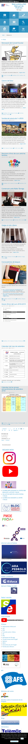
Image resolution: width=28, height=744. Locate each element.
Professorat (20, 341)
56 (9, 430)
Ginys (4, 39)
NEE (2, 300)
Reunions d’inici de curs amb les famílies (13, 154)
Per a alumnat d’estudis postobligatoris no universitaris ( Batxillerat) (13, 290)
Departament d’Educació (9, 626)
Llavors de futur (7, 81)
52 (2, 430)
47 (14, 428)
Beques (23, 298)
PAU (3, 635)
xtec (3, 628)
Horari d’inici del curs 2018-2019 (14, 304)
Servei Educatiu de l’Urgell (9, 645)
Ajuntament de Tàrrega (8, 637)
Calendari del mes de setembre (13, 346)
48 (16, 428)
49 (18, 428)
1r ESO (16, 148)
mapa (2, 440)
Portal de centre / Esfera (9, 632)
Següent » (15, 430)
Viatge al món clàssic (9, 225)
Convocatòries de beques (11, 262)
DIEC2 (4, 643)
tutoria (19, 148)
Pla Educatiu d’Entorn (8, 646)
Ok (22, 738)
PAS (24, 75)
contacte (7, 440)
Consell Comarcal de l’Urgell (10, 639)
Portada (8, 75)
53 (4, 430)
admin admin (6, 44)
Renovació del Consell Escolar (12, 43)
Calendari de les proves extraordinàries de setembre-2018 (12, 389)
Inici (3, 35)
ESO (18, 75)
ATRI (3, 630)
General (4, 75)
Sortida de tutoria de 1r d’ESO (12, 118)
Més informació (14, 741)
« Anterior (4, 428)
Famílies (21, 75)
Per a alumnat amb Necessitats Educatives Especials (13, 294)
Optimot (4, 641)
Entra (26, 1)
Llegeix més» (22, 72)
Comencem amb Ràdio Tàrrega (13, 189)
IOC (3, 634)
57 (11, 430)
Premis (8, 114)
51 (23, 428)
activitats (21, 113)
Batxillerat (14, 75)
